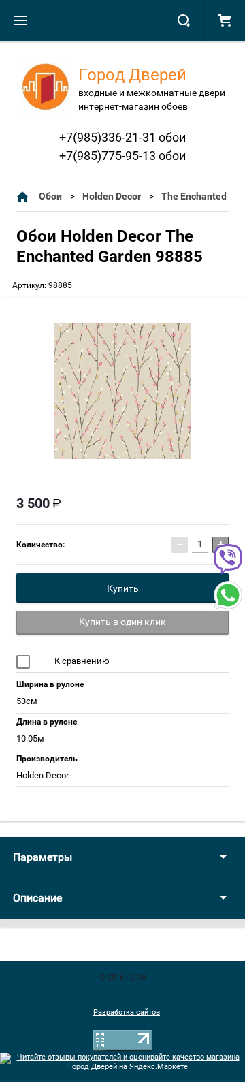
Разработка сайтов (126, 1012)
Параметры (42, 856)
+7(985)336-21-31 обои (122, 137)
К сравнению (81, 661)
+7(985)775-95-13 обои (122, 155)
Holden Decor (111, 196)
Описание (37, 897)
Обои (50, 196)
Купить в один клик (122, 621)
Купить (123, 588)
